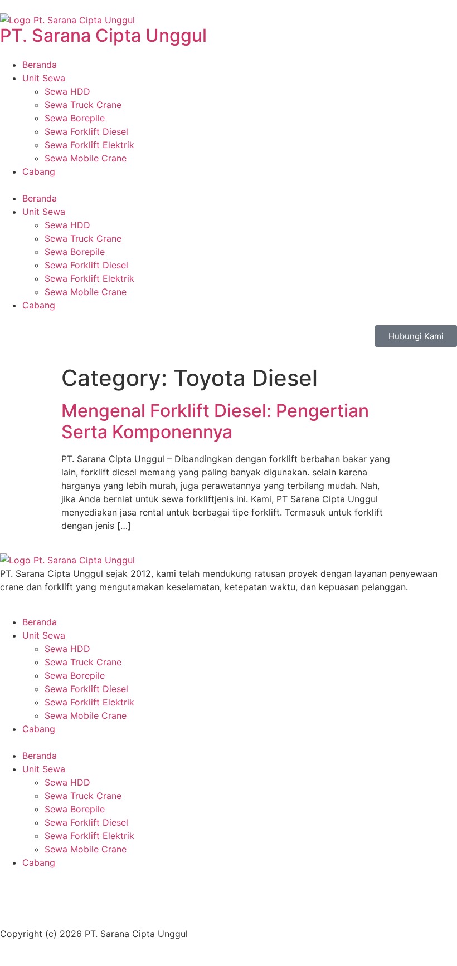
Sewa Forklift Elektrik (89, 144)
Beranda (39, 64)
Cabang (38, 171)
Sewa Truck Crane (83, 104)
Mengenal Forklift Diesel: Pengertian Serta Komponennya (215, 421)
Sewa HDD (67, 91)
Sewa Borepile (75, 118)
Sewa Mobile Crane (86, 158)
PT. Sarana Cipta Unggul (103, 35)
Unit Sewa (43, 78)
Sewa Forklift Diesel (86, 131)
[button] (228, 185)
